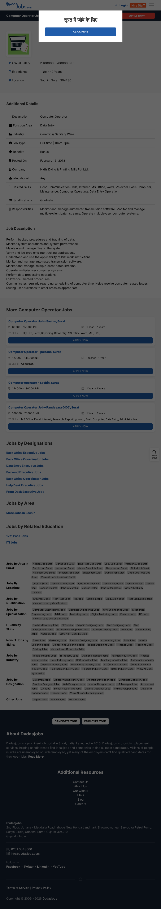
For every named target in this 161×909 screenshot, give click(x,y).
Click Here (80, 31)
